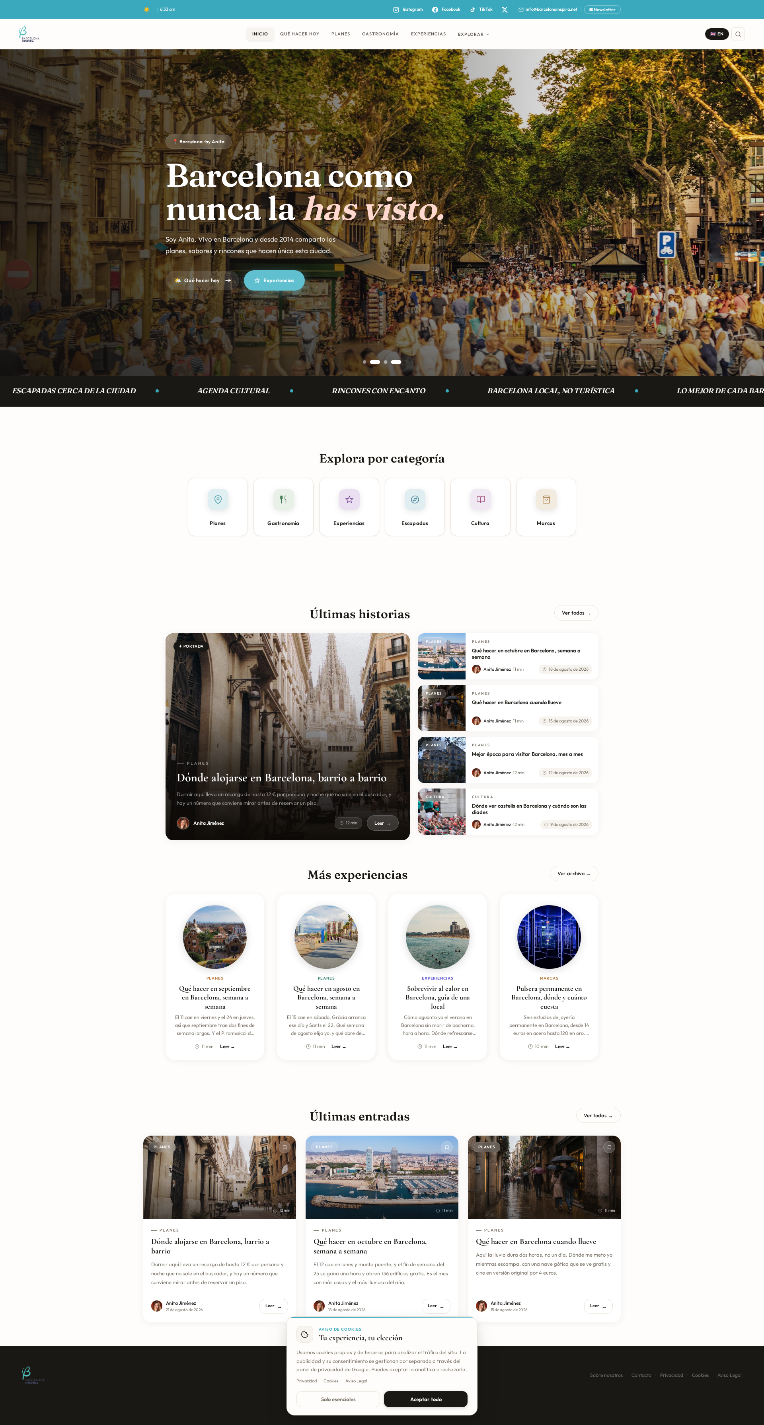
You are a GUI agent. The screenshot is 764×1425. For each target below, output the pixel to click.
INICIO (260, 34)
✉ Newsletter (602, 9)
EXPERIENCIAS (428, 34)
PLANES (340, 34)
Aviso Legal (729, 1375)
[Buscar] (738, 34)
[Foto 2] (372, 362)
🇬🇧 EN (717, 34)
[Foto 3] (382, 362)
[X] (504, 9)
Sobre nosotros (606, 1375)
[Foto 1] (364, 362)
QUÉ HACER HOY (300, 34)
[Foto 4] (396, 362)
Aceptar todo (426, 1399)
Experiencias (278, 280)
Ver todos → (576, 612)
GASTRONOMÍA (380, 34)
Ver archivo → (574, 873)
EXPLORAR (471, 34)
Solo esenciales (338, 1399)
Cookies (700, 1375)
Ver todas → (598, 1115)
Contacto (641, 1375)
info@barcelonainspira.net (551, 9)
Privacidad (671, 1375)
